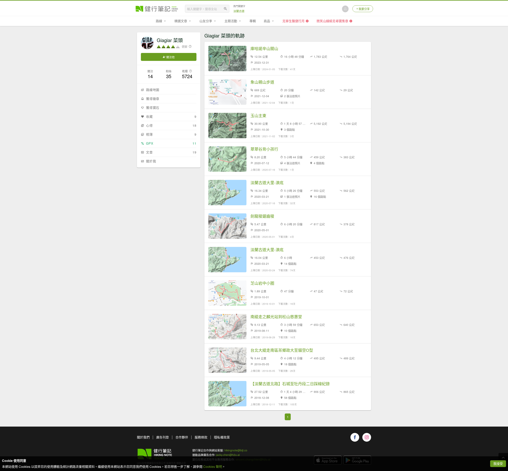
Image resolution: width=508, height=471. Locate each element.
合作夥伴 (181, 437)
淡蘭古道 (238, 11)
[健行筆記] (157, 8)
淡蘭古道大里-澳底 (267, 182)
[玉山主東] (227, 125)
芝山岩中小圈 (262, 283)
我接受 (498, 463)
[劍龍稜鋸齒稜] (227, 226)
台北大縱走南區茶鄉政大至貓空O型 (281, 350)
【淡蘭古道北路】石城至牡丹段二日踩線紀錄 (290, 384)
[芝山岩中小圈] (227, 293)
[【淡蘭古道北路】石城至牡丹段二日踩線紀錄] (227, 393)
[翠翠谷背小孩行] (227, 159)
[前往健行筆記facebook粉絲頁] (354, 437)
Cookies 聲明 (212, 466)
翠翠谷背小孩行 (264, 149)
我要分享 (364, 9)
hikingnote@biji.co (235, 450)
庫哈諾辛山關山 (264, 48)
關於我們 (143, 437)
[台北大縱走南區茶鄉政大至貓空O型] (227, 360)
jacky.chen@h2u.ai (228, 455)
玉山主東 (258, 115)
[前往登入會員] (345, 9)
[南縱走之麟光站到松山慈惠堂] (227, 326)
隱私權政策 (222, 437)
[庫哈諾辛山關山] (227, 58)
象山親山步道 (262, 82)
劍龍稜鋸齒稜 (262, 216)
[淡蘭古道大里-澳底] (227, 192)
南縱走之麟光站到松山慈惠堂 (276, 316)
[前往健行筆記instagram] (366, 437)
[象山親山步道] (227, 92)
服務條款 (201, 437)
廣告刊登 (162, 437)
